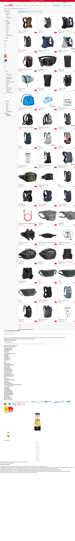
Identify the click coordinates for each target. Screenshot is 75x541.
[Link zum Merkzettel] (67, 5)
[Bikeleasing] (11, 402)
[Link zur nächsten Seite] (20, 327)
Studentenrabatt (7, 365)
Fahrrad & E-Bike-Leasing (8, 376)
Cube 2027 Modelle (7, 389)
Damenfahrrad (6, 387)
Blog (5, 362)
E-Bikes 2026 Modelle (8, 391)
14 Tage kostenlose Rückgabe (22, 2)
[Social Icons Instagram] (37, 451)
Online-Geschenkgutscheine (9, 364)
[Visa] (68, 402)
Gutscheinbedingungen (8, 383)
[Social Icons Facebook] (37, 443)
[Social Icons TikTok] (37, 455)
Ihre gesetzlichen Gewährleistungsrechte (25, 329)
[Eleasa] (32, 402)
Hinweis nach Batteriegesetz (9, 379)
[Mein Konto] (65, 5)
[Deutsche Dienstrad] (21, 402)
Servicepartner (6, 358)
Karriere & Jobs (7, 367)
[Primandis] (38, 402)
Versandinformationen (8, 348)
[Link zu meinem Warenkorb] (70, 5)
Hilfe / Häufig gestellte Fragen (9, 353)
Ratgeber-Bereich (7, 363)
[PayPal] (58, 402)
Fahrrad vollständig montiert (32, 2)
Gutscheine (52, 2)
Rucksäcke (21, 8)
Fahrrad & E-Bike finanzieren (9, 374)
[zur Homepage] (8, 5)
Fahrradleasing (6, 350)
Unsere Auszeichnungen (8, 369)
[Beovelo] (46, 402)
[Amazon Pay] (63, 402)
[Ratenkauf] (14, 404)
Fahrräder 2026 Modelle (8, 392)
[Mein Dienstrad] (27, 402)
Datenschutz (6, 378)
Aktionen (9, 8)
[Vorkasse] (24, 404)
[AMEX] (9, 404)
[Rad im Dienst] (43, 402)
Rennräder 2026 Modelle (8, 394)
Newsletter (6, 355)
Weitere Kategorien (7, 398)
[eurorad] (54, 402)
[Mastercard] (5, 404)
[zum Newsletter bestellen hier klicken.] (5, 336)
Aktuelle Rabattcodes (8, 370)
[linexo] (50, 402)
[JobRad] (6, 402)
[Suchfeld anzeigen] (62, 5)
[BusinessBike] (16, 402)
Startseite (5, 8)
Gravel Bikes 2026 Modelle (9, 393)
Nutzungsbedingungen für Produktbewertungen (12, 384)
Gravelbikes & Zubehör (15, 8)
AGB (5, 377)
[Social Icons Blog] (37, 459)
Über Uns (5, 361)
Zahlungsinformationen (8, 349)
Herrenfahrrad (6, 388)
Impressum (6, 380)
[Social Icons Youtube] (37, 447)
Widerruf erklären (7, 382)
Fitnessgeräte (6, 395)
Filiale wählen (23, 11)
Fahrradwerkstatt (7, 357)
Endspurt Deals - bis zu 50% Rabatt (37, 0)
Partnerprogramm (7, 368)
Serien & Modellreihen (8, 397)
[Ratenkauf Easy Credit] (19, 404)
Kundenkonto (6, 354)
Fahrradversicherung (8, 373)
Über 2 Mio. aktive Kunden (42, 2)
